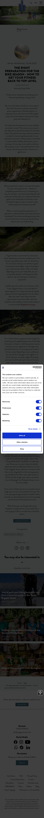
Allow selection (22, 442)
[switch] (39, 408)
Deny (22, 449)
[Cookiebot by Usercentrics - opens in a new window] (33, 367)
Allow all (22, 435)
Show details (33, 429)
